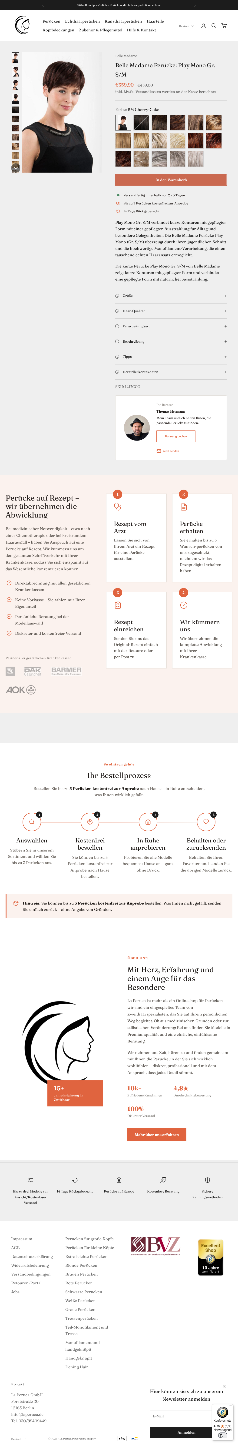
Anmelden (186, 1432)
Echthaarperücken (82, 21)
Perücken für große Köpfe (89, 1238)
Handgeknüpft (78, 1358)
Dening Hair (76, 1366)
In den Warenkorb (171, 179)
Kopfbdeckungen (58, 29)
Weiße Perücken (80, 1300)
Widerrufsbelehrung (30, 1265)
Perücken (51, 21)
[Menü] (230, 1407)
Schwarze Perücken (83, 1291)
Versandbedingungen (31, 1274)
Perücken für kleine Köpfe (89, 1247)
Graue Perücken (80, 1309)
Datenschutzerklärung (32, 1256)
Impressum (21, 1238)
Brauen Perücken (81, 1274)
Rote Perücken (79, 1282)
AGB (15, 1247)
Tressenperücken (81, 1318)
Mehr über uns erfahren (157, 1134)
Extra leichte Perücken (86, 1256)
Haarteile (155, 21)
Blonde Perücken (81, 1265)
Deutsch (184, 26)
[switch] (222, 1435)
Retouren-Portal (26, 1282)
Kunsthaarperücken (123, 21)
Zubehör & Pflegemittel (100, 29)
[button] (15, 57)
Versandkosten (148, 91)
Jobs (15, 1291)
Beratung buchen (176, 436)
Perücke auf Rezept (119, 1191)
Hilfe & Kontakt (141, 29)
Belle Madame (126, 56)
